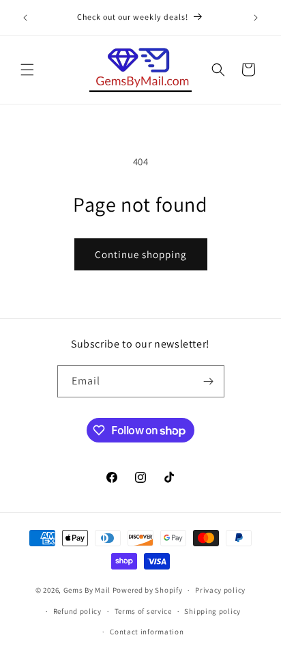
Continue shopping (141, 254)
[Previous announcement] (25, 18)
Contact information (146, 631)
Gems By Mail (86, 590)
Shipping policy (212, 611)
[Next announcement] (256, 18)
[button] (27, 70)
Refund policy (77, 611)
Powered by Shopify (148, 590)
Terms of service (143, 611)
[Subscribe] (209, 381)
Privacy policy (220, 590)
